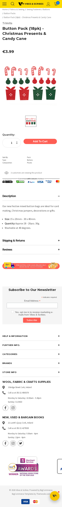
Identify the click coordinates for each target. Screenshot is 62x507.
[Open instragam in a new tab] (13, 408)
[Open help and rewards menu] (54, 496)
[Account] (47, 4)
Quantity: (8, 134)
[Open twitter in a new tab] (21, 443)
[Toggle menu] (4, 4)
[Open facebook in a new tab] (5, 408)
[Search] (12, 4)
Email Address (32, 300)
